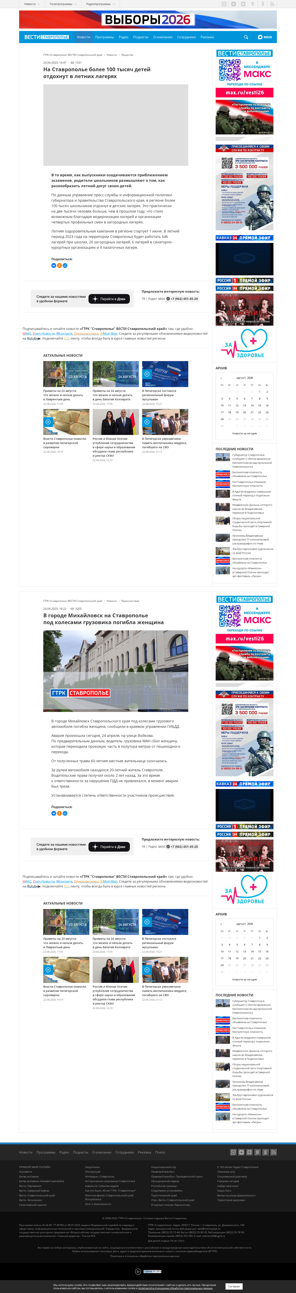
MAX (265, 37)
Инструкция (92, 1171)
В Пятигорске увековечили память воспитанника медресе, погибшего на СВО (164, 443)
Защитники (92, 1167)
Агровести (25, 1171)
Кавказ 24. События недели (102, 1186)
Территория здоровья (231, 1200)
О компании (101, 1152)
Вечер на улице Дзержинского (236, 1195)
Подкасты (80, 1152)
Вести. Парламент (30, 1186)
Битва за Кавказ (29, 1176)
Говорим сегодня (228, 1181)
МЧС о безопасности (98, 1204)
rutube (243, 4)
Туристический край (164, 1195)
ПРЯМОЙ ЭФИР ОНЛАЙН (35, 1167)
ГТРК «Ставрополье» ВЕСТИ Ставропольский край (47, 37)
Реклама (144, 1152)
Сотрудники (124, 1152)
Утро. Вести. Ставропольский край (172, 1200)
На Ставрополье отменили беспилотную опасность (249, 484)
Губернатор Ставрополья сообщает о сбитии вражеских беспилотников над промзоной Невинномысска (252, 461)
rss (272, 4)
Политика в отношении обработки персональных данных (144, 1256)
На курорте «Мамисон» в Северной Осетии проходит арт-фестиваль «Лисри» (250, 572)
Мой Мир (108, 333)
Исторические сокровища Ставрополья (110, 1181)
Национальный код (163, 1167)
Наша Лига (224, 1190)
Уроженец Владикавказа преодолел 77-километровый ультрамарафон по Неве (250, 539)
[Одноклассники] (59, 265)
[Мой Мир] (65, 265)
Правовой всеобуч (163, 1171)
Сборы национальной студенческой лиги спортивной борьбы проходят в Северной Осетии (252, 524)
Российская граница (164, 1186)
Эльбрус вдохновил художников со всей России (252, 551)
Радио (64, 1152)
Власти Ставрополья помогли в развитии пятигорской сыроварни (64, 443)
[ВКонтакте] (53, 265)
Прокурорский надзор (165, 1181)
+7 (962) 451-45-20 (184, 299)
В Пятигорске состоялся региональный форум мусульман (159, 395)
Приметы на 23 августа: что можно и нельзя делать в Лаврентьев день (63, 395)
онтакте (64, 333)
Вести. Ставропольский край (37, 1195)
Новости (25, 1152)
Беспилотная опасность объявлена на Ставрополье (249, 474)
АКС (27, 333)
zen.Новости (44, 333)
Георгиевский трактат (33, 1205)
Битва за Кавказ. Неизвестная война (41, 1181)
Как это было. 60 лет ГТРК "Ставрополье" (110, 1190)
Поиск (246, 37)
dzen (233, 4)
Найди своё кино (227, 1186)
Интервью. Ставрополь (100, 1176)
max (224, 4)
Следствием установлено (166, 1190)
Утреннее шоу (226, 1171)
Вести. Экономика (30, 1200)
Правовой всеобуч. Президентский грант (177, 1176)
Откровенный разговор (232, 1176)
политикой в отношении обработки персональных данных (175, 1288)
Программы (45, 1152)
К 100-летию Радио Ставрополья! (237, 1167)
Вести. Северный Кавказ (34, 1190)
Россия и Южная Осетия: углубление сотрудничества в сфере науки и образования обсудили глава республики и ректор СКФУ (114, 447)
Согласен (234, 1286)
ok (262, 4)
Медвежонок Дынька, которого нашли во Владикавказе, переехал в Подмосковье (252, 508)
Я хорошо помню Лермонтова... (171, 1205)
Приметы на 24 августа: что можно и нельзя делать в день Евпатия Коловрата (112, 395)
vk (253, 4)
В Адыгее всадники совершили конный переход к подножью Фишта (251, 495)
